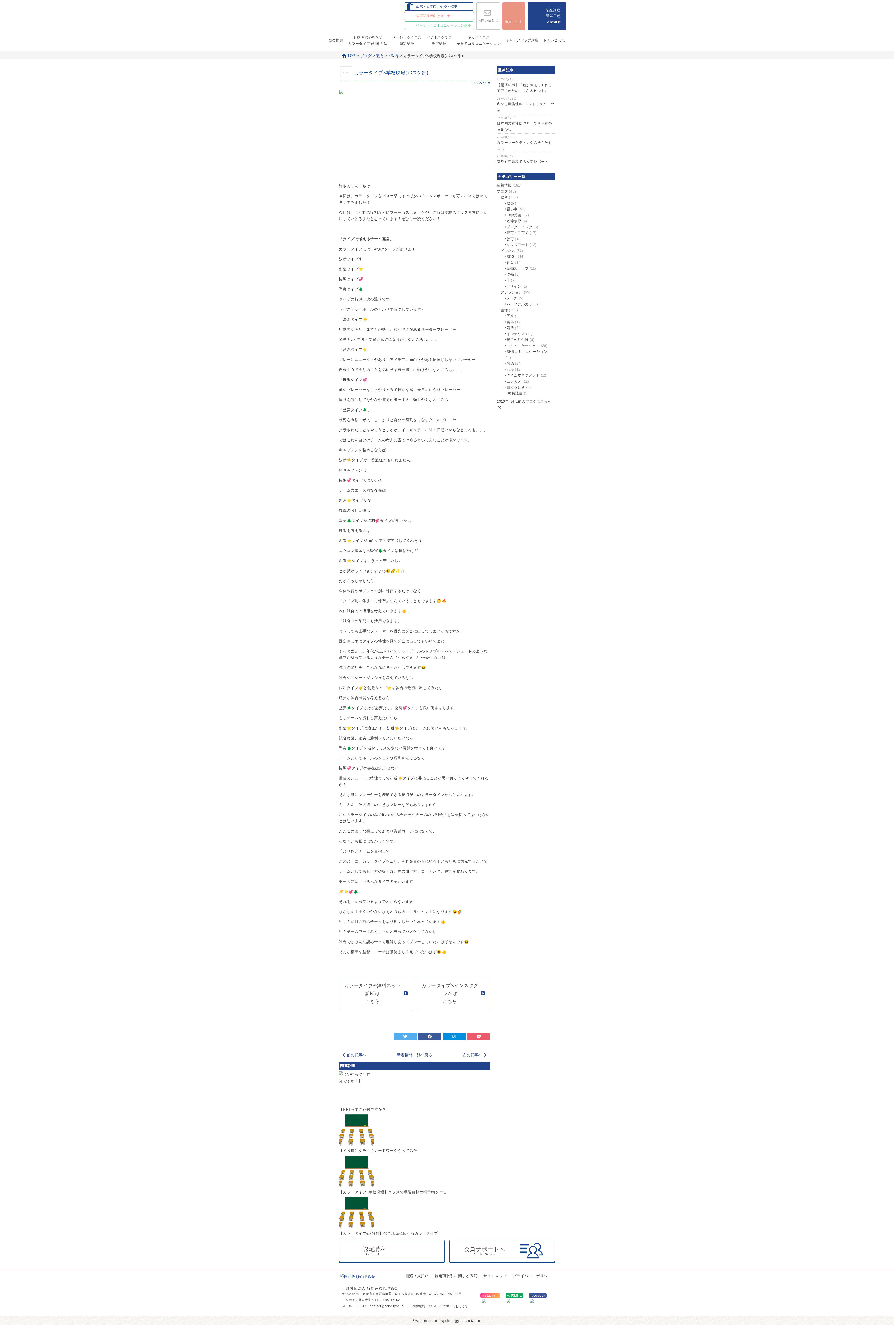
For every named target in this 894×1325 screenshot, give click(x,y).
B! (454, 1036)
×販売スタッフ (516, 268)
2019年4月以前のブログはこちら (524, 401)
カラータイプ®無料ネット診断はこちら (372, 993)
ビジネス (508, 251)
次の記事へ (472, 1055)
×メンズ (511, 298)
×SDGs (510, 256)
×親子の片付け (516, 340)
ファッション (512, 292)
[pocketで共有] (478, 1036)
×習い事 (511, 209)
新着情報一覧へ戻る (414, 1055)
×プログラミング (518, 227)
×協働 (509, 274)
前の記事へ (356, 1055)
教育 (380, 56)
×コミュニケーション (522, 346)
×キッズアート (516, 245)
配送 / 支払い (417, 1276)
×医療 (509, 316)
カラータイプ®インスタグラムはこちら (450, 993)
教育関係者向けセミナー (435, 16)
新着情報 (504, 185)
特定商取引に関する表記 (456, 1276)
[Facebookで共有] (429, 1036)
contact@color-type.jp (386, 1306)
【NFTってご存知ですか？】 (364, 1109)
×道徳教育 (512, 221)
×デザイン (512, 286)
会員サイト (513, 22)
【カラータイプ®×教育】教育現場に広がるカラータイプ (388, 1233)
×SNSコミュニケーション (525, 351)
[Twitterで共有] (405, 1036)
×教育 (394, 56)
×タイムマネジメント (522, 375)
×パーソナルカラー (520, 304)
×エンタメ (512, 381)
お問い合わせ (488, 20)
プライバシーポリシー (532, 1276)
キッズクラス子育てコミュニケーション (479, 40)
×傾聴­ (509, 363)
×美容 (509, 322)
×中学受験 (512, 215)
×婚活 (509, 328)
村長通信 (515, 393)
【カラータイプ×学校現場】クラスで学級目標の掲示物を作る (393, 1192)
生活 (504, 310)
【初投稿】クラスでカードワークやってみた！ (380, 1151)
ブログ (366, 56)
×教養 (509, 203)
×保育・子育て (516, 233)
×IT (507, 280)
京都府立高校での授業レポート (522, 161)
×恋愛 (509, 369)
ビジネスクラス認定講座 (439, 40)
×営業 (509, 263)
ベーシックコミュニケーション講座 (443, 25)
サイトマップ (495, 1276)
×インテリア (514, 334)
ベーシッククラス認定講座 (407, 40)
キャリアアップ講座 (521, 40)
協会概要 (336, 40)
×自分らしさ (514, 387)
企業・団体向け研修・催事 (436, 6)
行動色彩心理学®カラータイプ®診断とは (368, 40)
